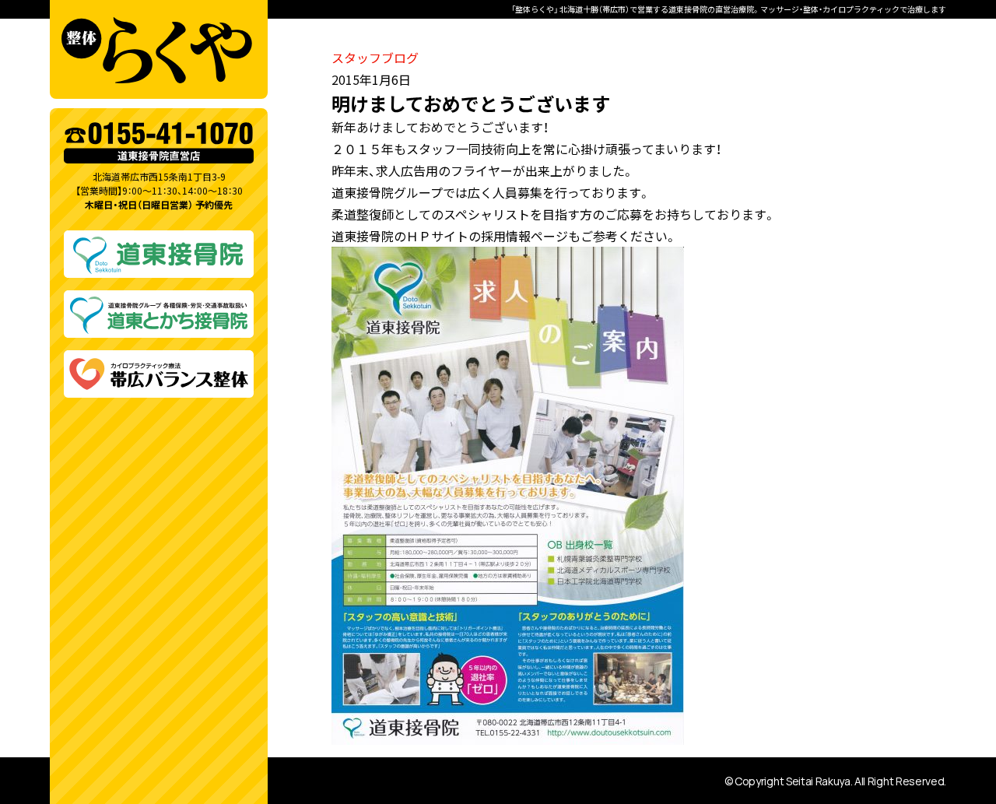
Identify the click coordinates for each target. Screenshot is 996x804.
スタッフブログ (375, 57)
